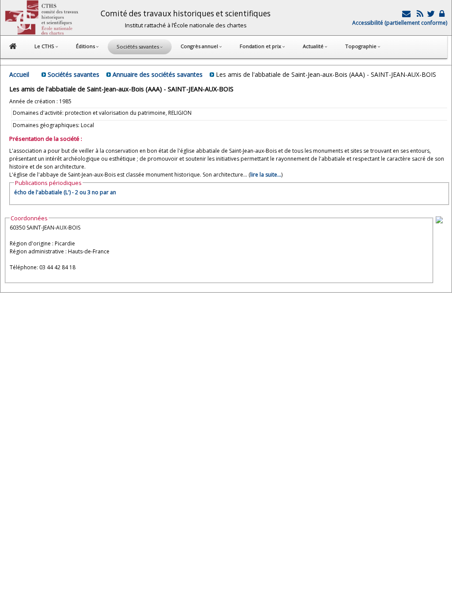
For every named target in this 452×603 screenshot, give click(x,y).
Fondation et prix (261, 46)
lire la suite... (265, 174)
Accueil (19, 74)
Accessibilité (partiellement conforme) (399, 22)
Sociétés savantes (73, 74)
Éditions (86, 46)
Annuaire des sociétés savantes (158, 74)
